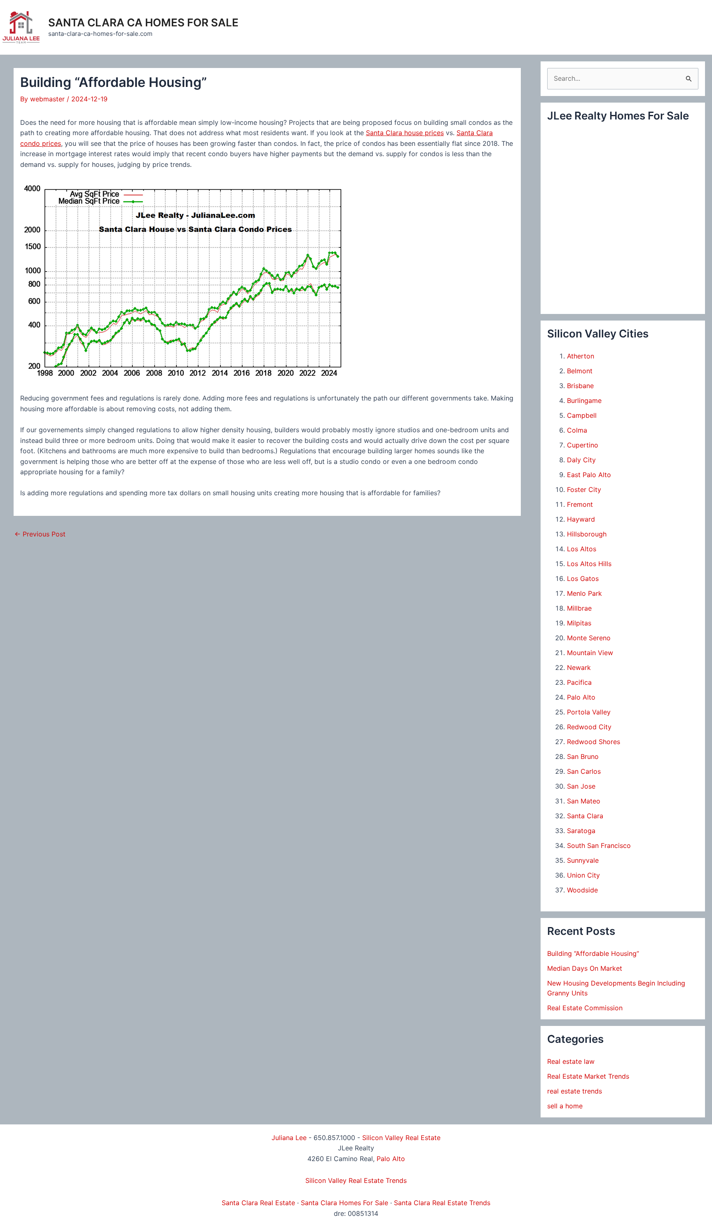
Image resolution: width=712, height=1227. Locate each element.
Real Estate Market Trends (588, 1076)
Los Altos (581, 549)
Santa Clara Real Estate (258, 1203)
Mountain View (590, 653)
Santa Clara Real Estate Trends (442, 1203)
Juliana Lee (289, 1137)
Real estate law (571, 1061)
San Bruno (583, 756)
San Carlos (584, 771)
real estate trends (574, 1091)
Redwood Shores (593, 742)
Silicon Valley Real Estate (401, 1137)
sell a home (565, 1106)
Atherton (580, 356)
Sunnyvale (583, 860)
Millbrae (579, 608)
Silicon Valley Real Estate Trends (356, 1180)
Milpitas (579, 623)
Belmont (580, 371)
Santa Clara (585, 816)
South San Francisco (599, 845)
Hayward (581, 519)
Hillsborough (587, 534)
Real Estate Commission (585, 1008)
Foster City (584, 489)
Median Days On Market (584, 968)
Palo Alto (581, 697)
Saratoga (581, 831)
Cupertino (582, 445)
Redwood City (589, 727)
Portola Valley (589, 712)
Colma (577, 430)
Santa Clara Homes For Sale (344, 1203)
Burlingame (584, 400)
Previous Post (40, 534)
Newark (579, 667)
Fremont (580, 504)
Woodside (582, 890)
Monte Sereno (589, 638)
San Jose (581, 786)
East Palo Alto (589, 475)
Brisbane (580, 386)
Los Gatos (583, 578)
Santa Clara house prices (405, 133)
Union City (583, 875)
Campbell (582, 415)
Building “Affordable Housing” (593, 953)
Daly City (581, 460)
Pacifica (579, 682)
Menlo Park (584, 593)
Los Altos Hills (589, 564)
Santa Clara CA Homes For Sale (143, 22)
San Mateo (583, 801)
